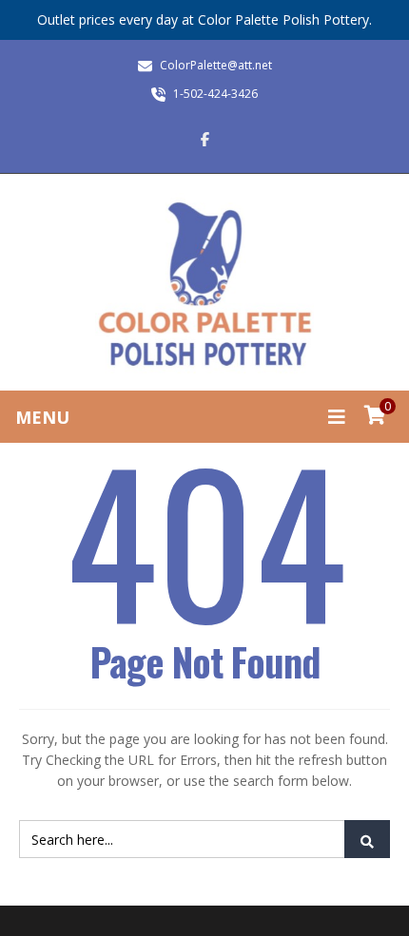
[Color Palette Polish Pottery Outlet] (204, 284)
